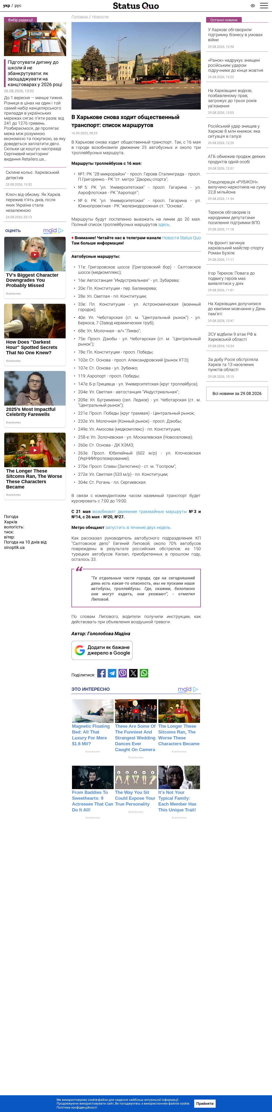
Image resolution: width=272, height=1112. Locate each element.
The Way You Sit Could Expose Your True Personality (135, 798)
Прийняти (205, 1103)
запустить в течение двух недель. (138, 527)
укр (6, 5)
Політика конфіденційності (77, 1107)
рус (18, 5)
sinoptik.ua (14, 547)
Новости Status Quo (181, 237)
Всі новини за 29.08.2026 (237, 393)
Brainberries (93, 751)
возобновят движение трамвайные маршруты (139, 511)
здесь (163, 224)
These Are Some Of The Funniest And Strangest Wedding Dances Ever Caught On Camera (135, 738)
